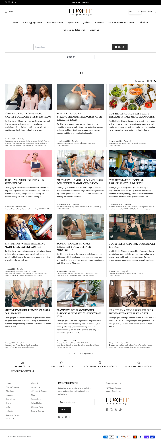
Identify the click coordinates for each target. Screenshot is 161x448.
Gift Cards (10, 391)
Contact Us (35, 387)
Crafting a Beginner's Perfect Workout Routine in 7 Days (131, 312)
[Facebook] (5, 2)
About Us (94, 29)
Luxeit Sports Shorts (40, 145)
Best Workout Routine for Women (141, 345)
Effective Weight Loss (18, 209)
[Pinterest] (12, 2)
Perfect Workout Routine (142, 347)
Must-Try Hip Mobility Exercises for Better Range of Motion (80, 181)
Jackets (86, 22)
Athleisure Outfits (24, 141)
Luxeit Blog (30, 143)
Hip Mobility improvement (80, 207)
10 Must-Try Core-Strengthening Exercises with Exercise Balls (79, 116)
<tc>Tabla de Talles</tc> (74, 29)
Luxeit (24, 143)
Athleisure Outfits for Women (40, 141)
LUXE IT (13, 436)
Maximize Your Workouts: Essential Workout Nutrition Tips (79, 313)
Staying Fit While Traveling (33, 275)
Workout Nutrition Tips (64, 347)
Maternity (99, 22)
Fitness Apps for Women (123, 273)
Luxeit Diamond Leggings (13, 145)
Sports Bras (73, 22)
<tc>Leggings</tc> (32, 22)
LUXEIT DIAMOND (41, 143)
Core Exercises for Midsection (83, 273)
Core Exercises (68, 143)
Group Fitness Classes (18, 345)
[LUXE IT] (80, 11)
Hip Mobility (67, 207)
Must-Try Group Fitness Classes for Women (27, 311)
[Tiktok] (16, 2)
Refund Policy (36, 403)
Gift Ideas (143, 22)
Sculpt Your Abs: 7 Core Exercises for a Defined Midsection (74, 247)
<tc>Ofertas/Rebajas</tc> (121, 22)
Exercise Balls (78, 143)
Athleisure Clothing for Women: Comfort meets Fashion (28, 115)
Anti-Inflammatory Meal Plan (124, 143)
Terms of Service (37, 411)
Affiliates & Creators (39, 391)
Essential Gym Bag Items (123, 207)
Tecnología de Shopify (24, 436)
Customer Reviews (13, 415)
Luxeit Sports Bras (27, 145)
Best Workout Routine (122, 345)
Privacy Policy (36, 399)
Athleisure (14, 141)
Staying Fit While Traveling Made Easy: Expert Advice (25, 245)
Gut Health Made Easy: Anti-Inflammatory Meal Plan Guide (132, 115)
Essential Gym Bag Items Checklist (143, 207)
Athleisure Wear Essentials (13, 143)
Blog (33, 395)
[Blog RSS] (154, 80)
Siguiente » (88, 353)
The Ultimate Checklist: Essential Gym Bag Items (126, 181)
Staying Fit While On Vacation (14, 275)
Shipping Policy (37, 407)
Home (15, 22)
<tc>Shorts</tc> (55, 22)
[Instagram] (9, 2)
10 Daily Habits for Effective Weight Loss (25, 181)
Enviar (64, 410)
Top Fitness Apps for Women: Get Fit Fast (132, 245)
